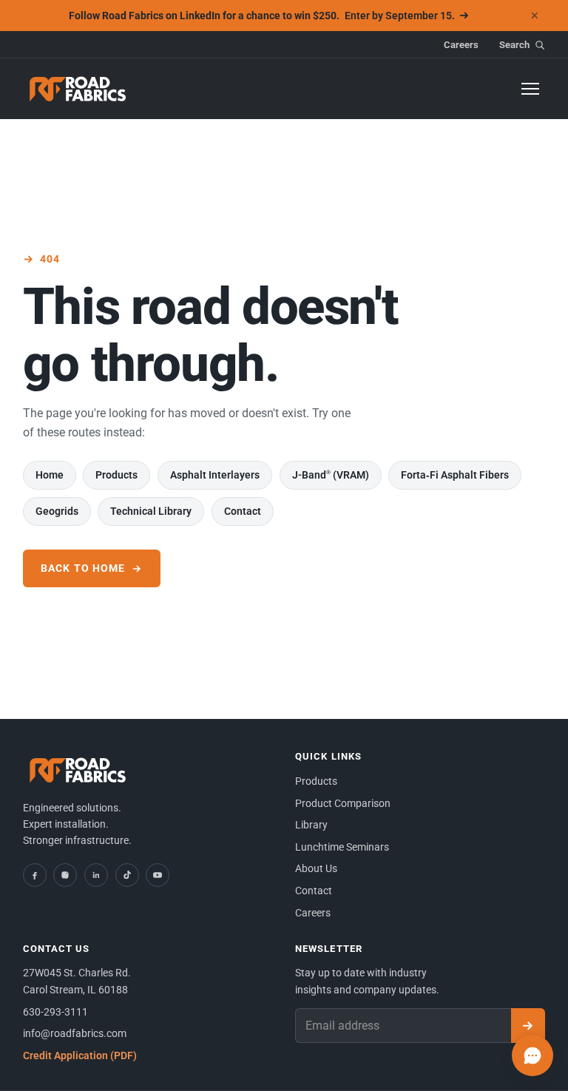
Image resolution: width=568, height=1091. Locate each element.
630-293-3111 (55, 1012)
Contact (242, 511)
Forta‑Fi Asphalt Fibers (455, 475)
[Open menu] (530, 89)
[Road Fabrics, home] (78, 88)
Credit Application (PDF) (80, 1055)
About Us (316, 868)
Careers (461, 44)
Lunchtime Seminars (342, 847)
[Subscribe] (528, 1026)
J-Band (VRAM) (330, 475)
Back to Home (83, 568)
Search (514, 44)
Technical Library (151, 511)
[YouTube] (157, 875)
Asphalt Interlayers (215, 475)
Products (116, 475)
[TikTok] (127, 875)
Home (50, 475)
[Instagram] (65, 875)
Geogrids (57, 511)
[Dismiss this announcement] (534, 15)
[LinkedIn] (96, 875)
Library (311, 825)
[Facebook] (35, 875)
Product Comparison (342, 803)
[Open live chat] (532, 1055)
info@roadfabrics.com (74, 1033)
